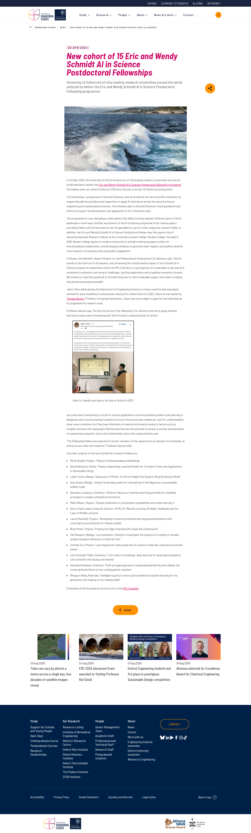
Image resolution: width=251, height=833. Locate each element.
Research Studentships (38, 752)
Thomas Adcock (75, 298)
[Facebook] (176, 738)
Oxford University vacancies (138, 752)
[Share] (210, 88)
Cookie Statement (89, 797)
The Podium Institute (75, 772)
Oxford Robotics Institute (72, 756)
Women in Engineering (141, 759)
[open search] (218, 15)
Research (102, 14)
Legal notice (149, 797)
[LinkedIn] (168, 738)
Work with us (135, 737)
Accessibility (37, 797)
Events (132, 732)
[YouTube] (172, 738)
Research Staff (104, 749)
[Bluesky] (162, 738)
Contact (188, 14)
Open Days (36, 736)
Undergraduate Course (44, 741)
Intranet (214, 3)
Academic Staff (104, 736)
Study (83, 14)
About (141, 14)
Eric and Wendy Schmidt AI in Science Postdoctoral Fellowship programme (140, 184)
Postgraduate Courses (44, 745)
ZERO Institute (71, 777)
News (63, 27)
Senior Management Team (107, 729)
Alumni (198, 3)
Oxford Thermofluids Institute (75, 765)
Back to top (204, 797)
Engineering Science (45, 27)
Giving (152, 3)
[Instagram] (181, 738)
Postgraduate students (103, 756)
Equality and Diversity (120, 797)
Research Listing (73, 727)
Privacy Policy (61, 797)
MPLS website (130, 588)
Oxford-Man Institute (75, 749)
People (122, 14)
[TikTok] (185, 738)
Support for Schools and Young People (42, 729)
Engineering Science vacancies (140, 743)
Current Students (174, 3)
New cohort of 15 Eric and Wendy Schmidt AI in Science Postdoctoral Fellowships (113, 27)
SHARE (128, 610)
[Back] (31, 26)
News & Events (164, 14)
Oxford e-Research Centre (74, 742)
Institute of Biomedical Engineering (76, 734)
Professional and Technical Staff (105, 742)
